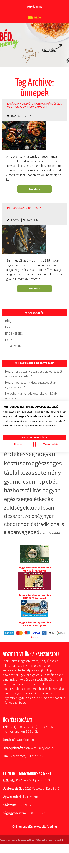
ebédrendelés (20, 524)
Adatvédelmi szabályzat (20, 840)
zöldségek (16, 507)
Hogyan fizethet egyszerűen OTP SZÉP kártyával (34, 569)
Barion (34, 636)
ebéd (33, 532)
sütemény (48, 472)
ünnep (37, 481)
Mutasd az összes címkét (50, 533)
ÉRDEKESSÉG (14, 333)
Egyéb (9, 327)
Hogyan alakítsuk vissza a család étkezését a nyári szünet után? (33, 373)
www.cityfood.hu (45, 826)
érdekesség (19, 454)
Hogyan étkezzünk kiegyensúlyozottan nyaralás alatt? (31, 384)
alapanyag (15, 532)
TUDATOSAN (13, 346)
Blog (13, 115)
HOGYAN (15, 220)
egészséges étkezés (28, 499)
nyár (48, 516)
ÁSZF (33, 840)
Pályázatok (34, 7)
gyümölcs (16, 481)
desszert (14, 515)
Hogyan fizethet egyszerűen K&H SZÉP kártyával (34, 624)
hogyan (51, 490)
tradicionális (50, 524)
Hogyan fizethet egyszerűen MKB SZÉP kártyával (34, 597)
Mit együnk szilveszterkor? (24, 208)
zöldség (34, 515)
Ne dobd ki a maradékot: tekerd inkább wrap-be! (31, 395)
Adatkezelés (5, 840)
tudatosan (41, 507)
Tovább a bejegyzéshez (34, 190)
